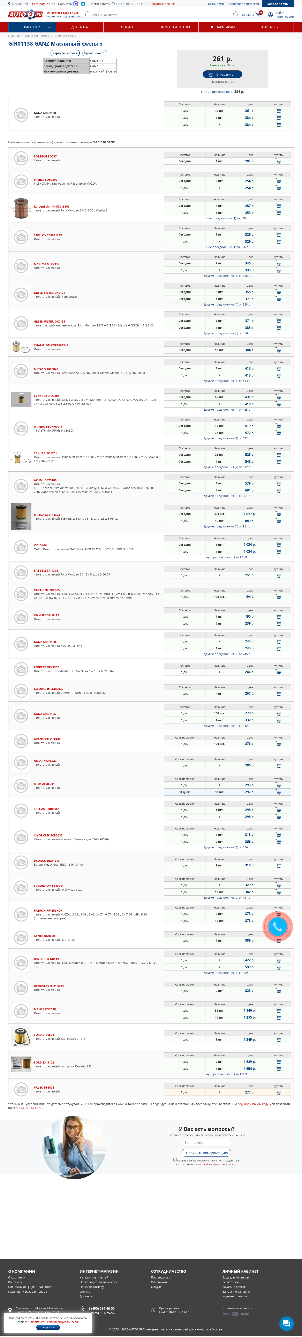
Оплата (127, 27)
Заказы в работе (234, 1287)
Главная (14, 36)
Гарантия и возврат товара (27, 1291)
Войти (280, 13)
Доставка (79, 27)
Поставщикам (222, 27)
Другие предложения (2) (227, 438)
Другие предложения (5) (227, 333)
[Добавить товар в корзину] (278, 110)
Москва (17, 4)
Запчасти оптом (175, 27)
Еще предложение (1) (227, 218)
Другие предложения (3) (227, 276)
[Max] (75, 5)
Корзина (248, 15)
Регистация (230, 1282)
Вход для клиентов (235, 1277)
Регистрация (285, 16)
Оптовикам (159, 1282)
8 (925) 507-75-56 (102, 1313)
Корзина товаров (234, 1296)
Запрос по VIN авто (236, 1291)
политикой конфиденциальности (215, 1164)
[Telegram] (84, 5)
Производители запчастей (99, 1282)
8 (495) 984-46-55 (42, 4)
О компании (16, 1277)
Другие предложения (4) (227, 304)
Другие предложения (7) (227, 467)
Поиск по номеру (92, 1287)
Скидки (156, 1287)
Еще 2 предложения (222, 92)
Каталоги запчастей (94, 1277)
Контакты (270, 27)
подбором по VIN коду (252, 1104)
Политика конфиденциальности (30, 1287)
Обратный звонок (162, 4)
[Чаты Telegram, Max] (286, 1323)
